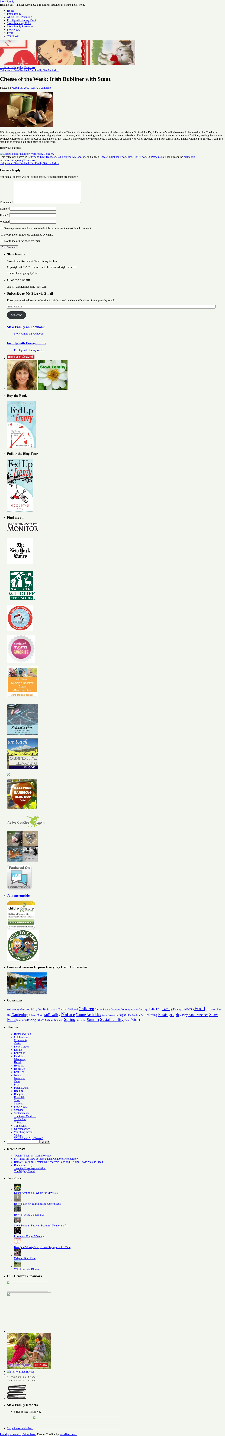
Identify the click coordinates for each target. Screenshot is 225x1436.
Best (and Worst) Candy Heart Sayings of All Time (42, 1247)
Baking (34, 1009)
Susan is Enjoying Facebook (17, 67)
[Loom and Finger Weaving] (17, 1233)
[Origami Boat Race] (17, 1255)
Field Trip (19, 1056)
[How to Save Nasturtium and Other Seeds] (17, 1200)
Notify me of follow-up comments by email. (28, 234)
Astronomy (13, 1009)
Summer (93, 1019)
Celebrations (21, 1037)
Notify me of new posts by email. (22, 240)
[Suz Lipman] (22, 388)
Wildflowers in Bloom (26, 1269)
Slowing (20, 1020)
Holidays (51, 156)
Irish (129, 156)
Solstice (49, 1019)
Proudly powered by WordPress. (18, 1434)
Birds (40, 1009)
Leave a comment (41, 87)
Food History (211, 1009)
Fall (159, 1009)
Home (10, 10)
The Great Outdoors (25, 1116)
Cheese (104, 156)
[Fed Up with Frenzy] (21, 446)
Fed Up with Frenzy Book (21, 20)
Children (86, 1008)
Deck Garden (21, 1046)
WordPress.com (68, 1434)
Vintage (18, 1135)
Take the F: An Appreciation (30, 1168)
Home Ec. (19, 1068)
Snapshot (19, 1109)
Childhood (73, 1009)
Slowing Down (34, 1019)
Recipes (18, 1094)
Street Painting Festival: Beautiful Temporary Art (41, 1225)
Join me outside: (19, 895)
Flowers (188, 1009)
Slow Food (140, 156)
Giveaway (19, 1059)
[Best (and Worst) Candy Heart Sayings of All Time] (17, 1244)
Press (10, 32)
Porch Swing (21, 1087)
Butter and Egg (36, 156)
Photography (14, 13)
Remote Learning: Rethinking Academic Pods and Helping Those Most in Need (58, 1161)
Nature (68, 1014)
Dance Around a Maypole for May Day (36, 1192)
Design (18, 1049)
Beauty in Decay (23, 1165)
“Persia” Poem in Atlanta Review (32, 1155)
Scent (17, 1100)
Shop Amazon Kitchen (20, 1428)
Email (4, 215)
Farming (177, 1009)
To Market (20, 1119)
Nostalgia (19, 1078)
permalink (189, 156)
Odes (17, 1081)
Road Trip (19, 1097)
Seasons (18, 1103)
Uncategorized (22, 1128)
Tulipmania (20, 1125)
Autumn (25, 1009)
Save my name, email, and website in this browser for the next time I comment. (48, 228)
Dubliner (114, 156)
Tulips (127, 1020)
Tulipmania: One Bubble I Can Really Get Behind (29, 70)
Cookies (134, 1009)
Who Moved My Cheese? (71, 156)
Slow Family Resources (20, 26)
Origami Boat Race (25, 1258)
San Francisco (198, 1015)
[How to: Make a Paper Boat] (17, 1211)
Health (17, 1062)
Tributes (18, 1122)
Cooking (143, 1009)
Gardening (19, 1014)
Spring (69, 1019)
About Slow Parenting (19, 16)
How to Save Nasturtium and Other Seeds (37, 1203)
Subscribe (16, 314)
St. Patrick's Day (156, 156)
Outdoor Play (138, 1015)
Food (123, 156)
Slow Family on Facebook (26, 327)
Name (4, 208)
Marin (40, 1014)
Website (4, 221)
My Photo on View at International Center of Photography (46, 1158)
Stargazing (81, 1020)
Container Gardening (121, 1009)
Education (19, 1052)
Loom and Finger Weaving (29, 1236)
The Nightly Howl (24, 1171)
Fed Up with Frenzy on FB (26, 343)
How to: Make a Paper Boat (29, 1214)
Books (46, 1009)
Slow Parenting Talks (19, 23)
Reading (18, 1090)
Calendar (53, 1009)
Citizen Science (102, 1009)
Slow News (13, 29)
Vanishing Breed (23, 1131)
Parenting (151, 1015)
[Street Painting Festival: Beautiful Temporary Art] (17, 1222)
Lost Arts (19, 1071)
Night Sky (125, 1015)
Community (20, 1040)
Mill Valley (52, 1015)
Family (167, 1009)
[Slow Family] (53, 388)
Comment (6, 202)
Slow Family (7, 1)
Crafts (151, 1009)
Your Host (12, 35)
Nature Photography (110, 1015)
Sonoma (58, 1019)
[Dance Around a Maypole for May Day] (17, 1189)
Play (185, 1015)
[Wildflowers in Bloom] (17, 1265)
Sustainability (112, 1019)
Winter (135, 1019)
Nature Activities (88, 1015)
